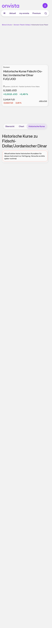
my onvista (24, 13)
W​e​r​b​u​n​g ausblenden (34, 44)
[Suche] (45, 13)
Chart (21, 126)
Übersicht (9, 126)
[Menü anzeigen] (4, 13)
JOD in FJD (43, 101)
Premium (36, 13)
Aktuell (12, 13)
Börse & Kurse (7, 25)
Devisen (16, 25)
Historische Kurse (37, 126)
